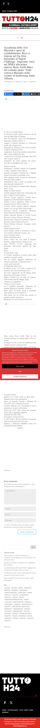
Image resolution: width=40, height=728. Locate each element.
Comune (15, 595)
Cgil (30, 592)
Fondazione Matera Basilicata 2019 (13, 599)
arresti (7, 588)
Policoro (8, 613)
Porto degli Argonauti (25, 613)
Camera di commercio (10, 592)
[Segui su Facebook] (4, 4)
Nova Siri (8, 611)
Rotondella (22, 616)
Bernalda (15, 590)
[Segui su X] (8, 4)
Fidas (21, 597)
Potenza (7, 616)
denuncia (8, 597)
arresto (14, 588)
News (25, 81)
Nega (20, 371)
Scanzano (8, 618)
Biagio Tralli (23, 590)
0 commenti (32, 81)
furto (26, 599)
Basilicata (27, 588)
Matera (8, 606)
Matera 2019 (16, 606)
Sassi (30, 616)
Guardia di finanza (18, 602)
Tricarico (30, 618)
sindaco (22, 618)
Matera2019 (25, 606)
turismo (7, 620)
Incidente (28, 602)
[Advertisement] (20, 449)
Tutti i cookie (20, 366)
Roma (14, 616)
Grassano (8, 602)
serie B (15, 618)
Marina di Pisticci (27, 604)
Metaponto (8, 609)
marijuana (17, 604)
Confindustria (24, 595)
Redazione (9, 81)
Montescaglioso (18, 609)
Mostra (27, 609)
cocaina (7, 595)
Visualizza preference (20, 376)
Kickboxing (8, 604)
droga (15, 597)
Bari (20, 588)
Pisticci (26, 611)
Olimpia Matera (17, 611)
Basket (7, 590)
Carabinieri (22, 592)
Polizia (15, 613)
